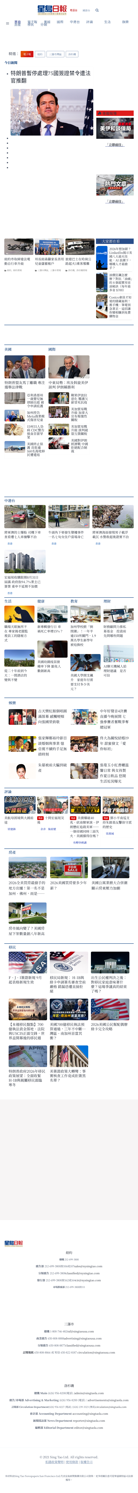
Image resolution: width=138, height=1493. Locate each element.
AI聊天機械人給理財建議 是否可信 (115, 670)
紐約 (9, 270)
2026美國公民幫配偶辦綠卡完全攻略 (109, 1026)
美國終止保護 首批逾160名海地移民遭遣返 (36, 449)
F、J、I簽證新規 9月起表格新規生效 (25, 979)
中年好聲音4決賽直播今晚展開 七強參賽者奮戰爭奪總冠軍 (114, 719)
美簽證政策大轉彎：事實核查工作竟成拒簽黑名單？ (68, 1075)
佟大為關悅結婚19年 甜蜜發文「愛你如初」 (114, 743)
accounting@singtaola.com (90, 1413)
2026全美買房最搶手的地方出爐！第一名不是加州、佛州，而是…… (27, 888)
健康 (41, 601)
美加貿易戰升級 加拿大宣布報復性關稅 (79, 414)
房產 (17, 24)
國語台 (86, 10)
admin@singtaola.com (89, 1393)
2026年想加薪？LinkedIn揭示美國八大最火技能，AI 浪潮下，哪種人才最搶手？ (120, 258)
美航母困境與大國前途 (18, 820)
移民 (30, 24)
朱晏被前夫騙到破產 (52, 767)
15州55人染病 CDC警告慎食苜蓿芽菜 (35, 432)
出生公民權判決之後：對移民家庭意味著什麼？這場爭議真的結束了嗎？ (109, 984)
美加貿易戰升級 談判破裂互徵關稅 (79, 430)
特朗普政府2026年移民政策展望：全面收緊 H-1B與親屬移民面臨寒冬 (27, 1078)
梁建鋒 (12, 829)
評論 (8, 791)
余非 (43, 829)
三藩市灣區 (43, 270)
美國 (47, 22)
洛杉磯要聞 (81, 270)
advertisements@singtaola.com (108, 1400)
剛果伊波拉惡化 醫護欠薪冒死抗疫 (79, 398)
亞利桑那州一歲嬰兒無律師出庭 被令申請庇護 (35, 400)
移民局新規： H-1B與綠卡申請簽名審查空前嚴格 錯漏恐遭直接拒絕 (68, 984)
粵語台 (73, 10)
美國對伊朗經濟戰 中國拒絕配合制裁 (79, 445)
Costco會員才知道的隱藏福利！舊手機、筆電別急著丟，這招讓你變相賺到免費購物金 (120, 306)
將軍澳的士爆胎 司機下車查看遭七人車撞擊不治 (22, 534)
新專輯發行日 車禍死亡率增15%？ (50, 628)
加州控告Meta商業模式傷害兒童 (36, 416)
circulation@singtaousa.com (96, 1352)
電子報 (32, 22)
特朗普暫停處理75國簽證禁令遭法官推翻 (51, 77)
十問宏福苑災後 (50, 820)
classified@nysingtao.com (83, 1273)
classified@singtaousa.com (82, 1345)
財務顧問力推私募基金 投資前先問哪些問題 (115, 631)
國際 (60, 22)
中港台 (75, 22)
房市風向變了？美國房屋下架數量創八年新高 (27, 931)
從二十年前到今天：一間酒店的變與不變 (15, 675)
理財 (107, 601)
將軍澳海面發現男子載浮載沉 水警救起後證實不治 (110, 534)
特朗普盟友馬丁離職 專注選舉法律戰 (24, 384)
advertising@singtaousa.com (83, 1338)
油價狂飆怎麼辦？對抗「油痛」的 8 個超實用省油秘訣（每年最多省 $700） (120, 282)
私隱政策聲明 (54, 1462)
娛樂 (125, 22)
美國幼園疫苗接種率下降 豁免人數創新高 (49, 666)
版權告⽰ (86, 1462)
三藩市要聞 (55, 270)
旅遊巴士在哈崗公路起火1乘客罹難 (78, 261)
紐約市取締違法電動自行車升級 (17, 261)
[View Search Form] (97, 10)
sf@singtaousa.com (81, 1331)
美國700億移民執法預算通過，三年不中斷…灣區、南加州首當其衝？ (68, 1031)
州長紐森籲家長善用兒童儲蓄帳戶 (49, 261)
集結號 (52, 829)
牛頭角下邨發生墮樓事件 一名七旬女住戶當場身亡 (66, 534)
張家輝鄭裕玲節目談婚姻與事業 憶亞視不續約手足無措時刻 (52, 746)
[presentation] (52, 112)
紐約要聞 (17, 270)
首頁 (17, 22)
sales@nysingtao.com (88, 1266)
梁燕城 (110, 833)
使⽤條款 (72, 1462)
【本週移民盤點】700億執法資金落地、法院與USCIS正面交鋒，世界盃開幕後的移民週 (27, 1031)
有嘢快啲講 (80, 842)
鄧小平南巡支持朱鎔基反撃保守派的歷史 (117, 822)
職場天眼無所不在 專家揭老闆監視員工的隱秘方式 (16, 633)
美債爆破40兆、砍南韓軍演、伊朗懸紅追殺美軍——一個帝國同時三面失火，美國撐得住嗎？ (84, 827)
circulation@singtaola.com (111, 1407)
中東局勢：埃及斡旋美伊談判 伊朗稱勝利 (68, 384)
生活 (8, 601)
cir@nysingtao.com (88, 1280)
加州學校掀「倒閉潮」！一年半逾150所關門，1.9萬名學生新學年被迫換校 (83, 635)
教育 (74, 601)
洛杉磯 (71, 270)
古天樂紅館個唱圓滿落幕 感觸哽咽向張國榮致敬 (52, 716)
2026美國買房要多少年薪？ (68, 885)
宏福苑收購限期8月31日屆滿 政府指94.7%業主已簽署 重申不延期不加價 (22, 582)
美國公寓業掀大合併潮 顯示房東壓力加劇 (110, 885)
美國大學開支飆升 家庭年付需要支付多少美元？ (81, 682)
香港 (9, 543)
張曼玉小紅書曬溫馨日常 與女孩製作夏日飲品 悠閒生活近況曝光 (114, 773)
